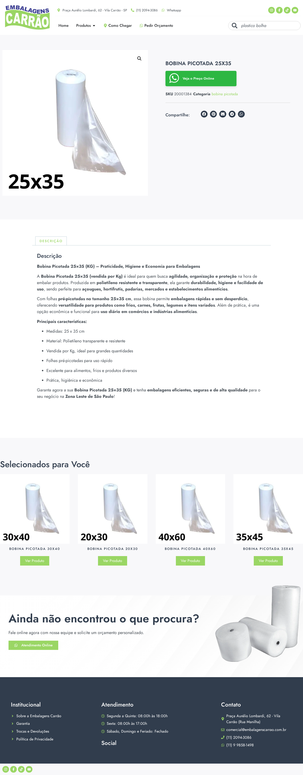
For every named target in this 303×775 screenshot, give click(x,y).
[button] (139, 58)
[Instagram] (271, 10)
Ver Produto (34, 560)
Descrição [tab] (51, 241)
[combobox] (264, 25)
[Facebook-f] (279, 10)
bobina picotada (225, 94)
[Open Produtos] (94, 25)
